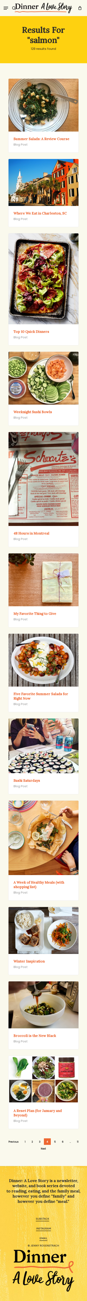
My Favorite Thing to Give (35, 613)
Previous (13, 1141)
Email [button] (43, 1238)
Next (43, 1148)
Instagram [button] (43, 1228)
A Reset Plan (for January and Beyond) (38, 1112)
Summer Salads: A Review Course (41, 139)
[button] (6, 8)
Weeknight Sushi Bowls (33, 412)
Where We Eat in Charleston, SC (40, 213)
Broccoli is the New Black (35, 1035)
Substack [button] (42, 1218)
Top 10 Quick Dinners (31, 331)
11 (78, 1141)
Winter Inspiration (29, 961)
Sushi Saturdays (27, 780)
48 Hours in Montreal (31, 533)
